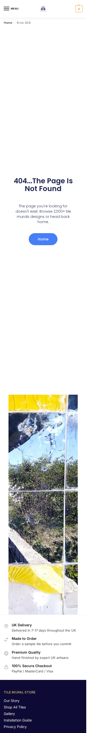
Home (8, 23)
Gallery (9, 713)
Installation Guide (18, 720)
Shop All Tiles (15, 707)
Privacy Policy (15, 726)
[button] (78, 8)
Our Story (12, 700)
